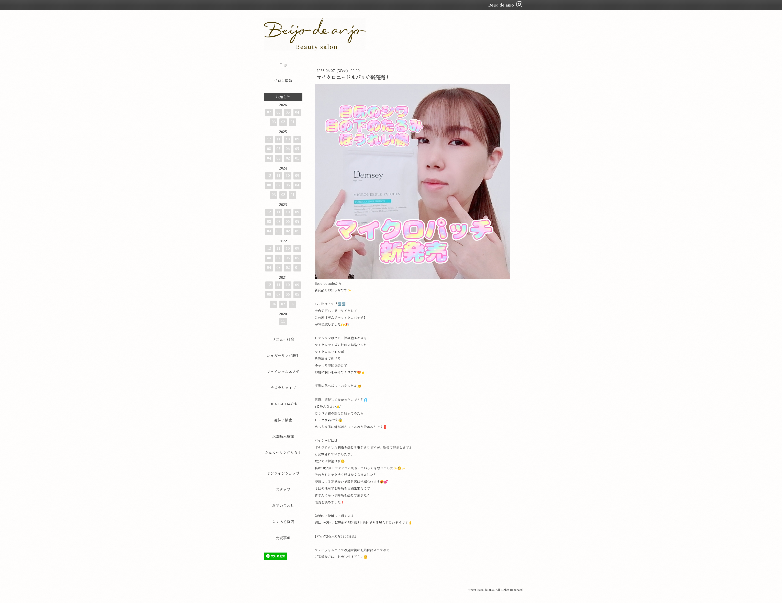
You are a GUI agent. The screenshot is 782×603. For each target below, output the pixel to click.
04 (297, 112)
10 (288, 139)
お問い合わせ (283, 506)
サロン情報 (283, 81)
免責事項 (283, 538)
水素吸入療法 (283, 436)
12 (269, 139)
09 (297, 139)
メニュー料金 (283, 339)
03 (274, 122)
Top (283, 65)
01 (292, 122)
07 (269, 112)
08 (269, 149)
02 (283, 122)
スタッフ (283, 489)
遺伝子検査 (283, 420)
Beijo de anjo (485, 590)
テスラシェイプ (283, 388)
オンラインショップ (283, 473)
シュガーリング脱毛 (283, 356)
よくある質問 (283, 522)
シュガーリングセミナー (283, 455)
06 (278, 112)
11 (278, 139)
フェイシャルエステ (283, 372)
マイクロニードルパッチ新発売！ (353, 77)
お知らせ (283, 97)
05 (288, 112)
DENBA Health (283, 404)
